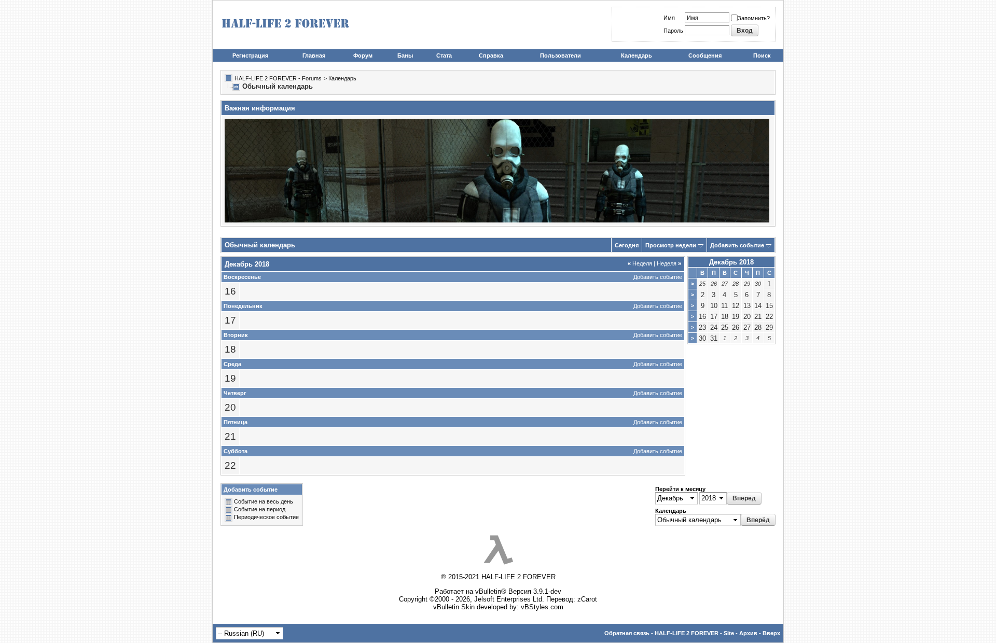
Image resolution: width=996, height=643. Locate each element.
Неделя (640, 263)
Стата (444, 55)
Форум (362, 55)
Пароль (673, 30)
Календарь (636, 55)
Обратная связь (626, 633)
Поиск (762, 55)
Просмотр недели (670, 245)
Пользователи (560, 55)
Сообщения (705, 55)
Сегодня (627, 245)
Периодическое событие (266, 517)
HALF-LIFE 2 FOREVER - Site (694, 633)
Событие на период (259, 510)
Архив (748, 633)
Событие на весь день (263, 502)
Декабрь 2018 (731, 262)
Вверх (771, 633)
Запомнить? (754, 18)
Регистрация (250, 55)
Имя (669, 18)
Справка (491, 55)
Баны (405, 55)
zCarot (587, 599)
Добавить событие (737, 245)
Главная (313, 55)
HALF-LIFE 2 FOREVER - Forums (278, 78)
